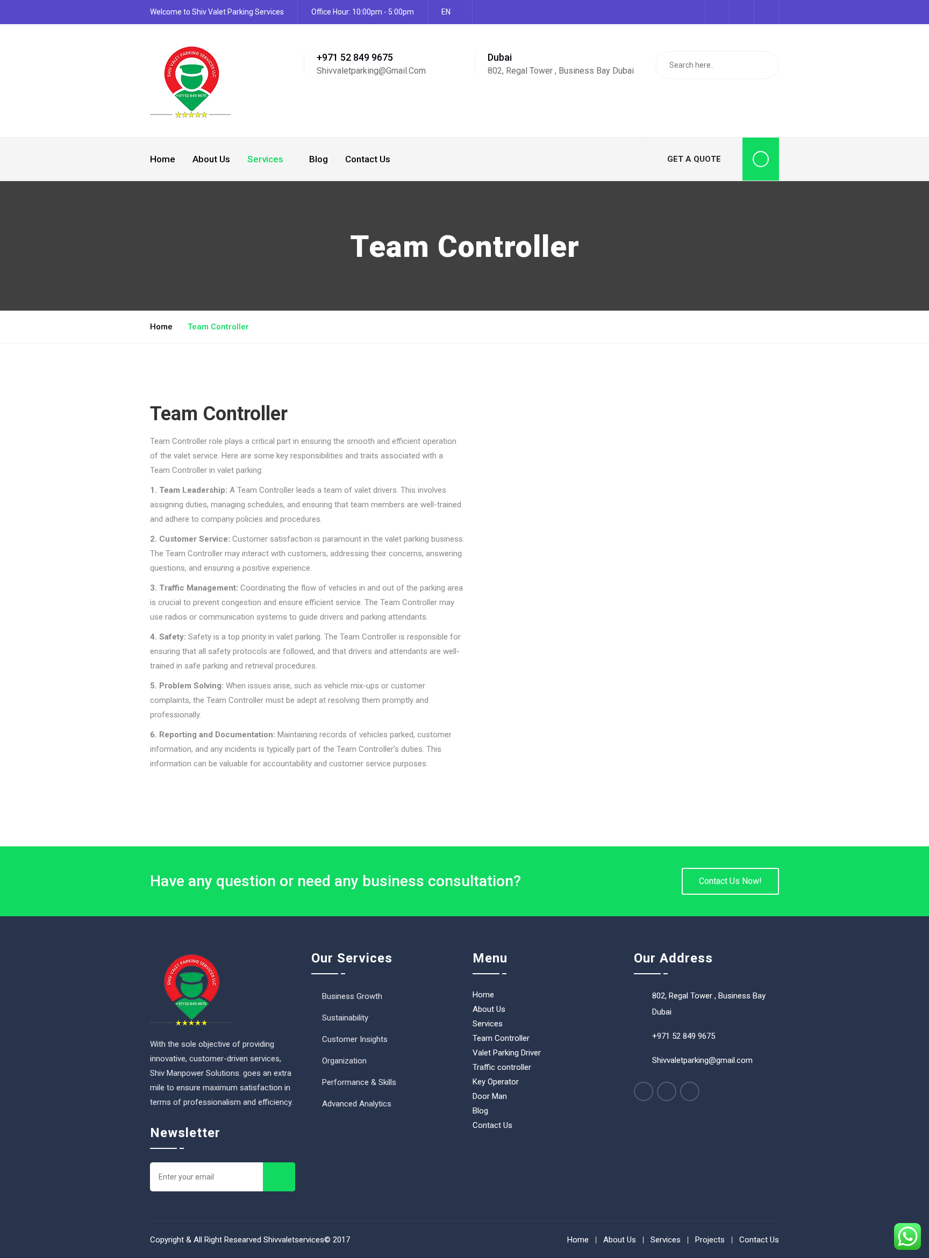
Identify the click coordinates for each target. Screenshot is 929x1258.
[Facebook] (643, 1091)
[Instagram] (689, 1091)
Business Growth (352, 996)
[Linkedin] (666, 1091)
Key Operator (496, 1082)
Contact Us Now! (730, 881)
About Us (211, 159)
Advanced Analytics (356, 1104)
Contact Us (367, 159)
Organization (344, 1061)
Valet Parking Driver (507, 1053)
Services (265, 159)
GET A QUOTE (694, 159)
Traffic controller (502, 1067)
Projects (710, 1240)
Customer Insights (355, 1039)
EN (446, 12)
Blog (318, 159)
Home (162, 159)
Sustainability (345, 1018)
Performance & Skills (359, 1082)
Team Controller (501, 1038)
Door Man (490, 1096)
